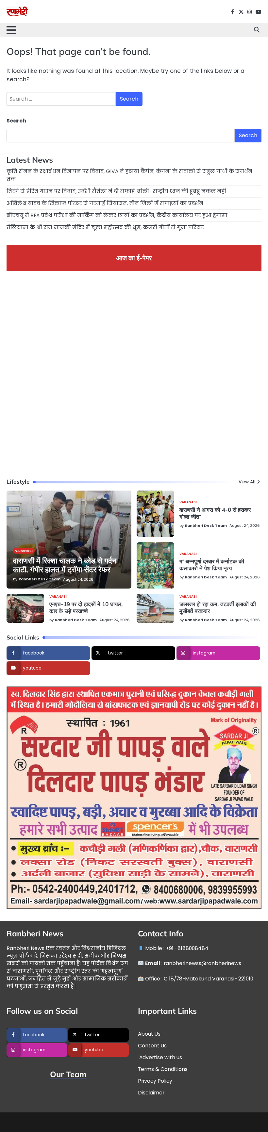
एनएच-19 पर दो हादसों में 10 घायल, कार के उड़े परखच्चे (86, 607)
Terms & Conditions (163, 1069)
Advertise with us (160, 1057)
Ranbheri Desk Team (39, 579)
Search (16, 120)
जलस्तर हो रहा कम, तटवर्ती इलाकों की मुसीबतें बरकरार (217, 607)
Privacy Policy (155, 1080)
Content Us (152, 1045)
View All (247, 482)
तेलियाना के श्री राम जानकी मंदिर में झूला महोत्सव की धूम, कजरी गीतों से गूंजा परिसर (105, 227)
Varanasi (24, 550)
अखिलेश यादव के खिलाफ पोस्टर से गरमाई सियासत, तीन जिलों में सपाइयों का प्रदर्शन (105, 203)
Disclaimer (151, 1092)
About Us (149, 1033)
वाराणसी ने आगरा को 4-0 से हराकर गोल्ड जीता (215, 513)
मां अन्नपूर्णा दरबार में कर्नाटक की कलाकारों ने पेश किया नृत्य (211, 565)
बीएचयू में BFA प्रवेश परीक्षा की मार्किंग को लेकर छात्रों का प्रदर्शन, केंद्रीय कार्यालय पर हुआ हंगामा (117, 215)
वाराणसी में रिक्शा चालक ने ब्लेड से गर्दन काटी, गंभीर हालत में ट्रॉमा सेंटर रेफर (64, 565)
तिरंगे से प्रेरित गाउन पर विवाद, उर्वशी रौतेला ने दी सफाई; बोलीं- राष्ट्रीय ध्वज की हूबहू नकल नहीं (116, 191)
